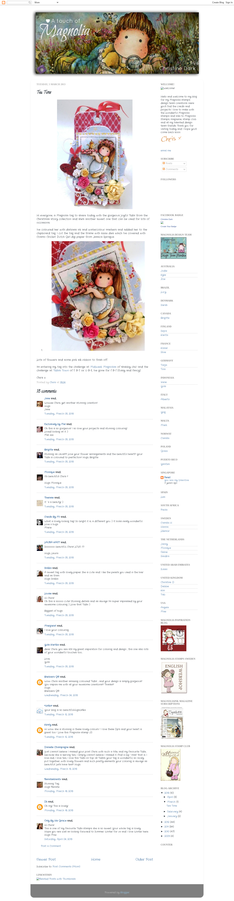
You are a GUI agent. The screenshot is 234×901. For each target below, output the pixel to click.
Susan (164, 569)
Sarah (164, 305)
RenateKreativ (52, 779)
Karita (164, 335)
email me (166, 150)
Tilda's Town (61, 370)
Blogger (124, 892)
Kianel (164, 348)
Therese (49, 497)
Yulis (163, 386)
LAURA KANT (52, 542)
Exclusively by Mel (55, 424)
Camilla (165, 438)
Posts (168, 163)
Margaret (50, 625)
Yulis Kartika (51, 644)
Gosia (164, 451)
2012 (167, 822)
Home (95, 859)
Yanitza (165, 464)
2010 (167, 831)
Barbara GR (51, 676)
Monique (49, 472)
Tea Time (172, 805)
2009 (167, 836)
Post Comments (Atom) (66, 866)
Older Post (144, 859)
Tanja (164, 365)
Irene (164, 382)
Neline (164, 552)
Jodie (164, 271)
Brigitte (48, 449)
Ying (163, 412)
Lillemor (165, 531)
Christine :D (167, 582)
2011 (166, 826)
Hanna (164, 527)
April (170, 797)
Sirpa (164, 331)
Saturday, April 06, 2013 (58, 839)
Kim (163, 590)
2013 (167, 793)
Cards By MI (52, 517)
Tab (163, 594)
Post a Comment (51, 846)
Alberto (165, 399)
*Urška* (48, 705)
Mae (163, 611)
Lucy (163, 292)
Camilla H (166, 522)
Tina (163, 369)
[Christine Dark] (162, 223)
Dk (45, 801)
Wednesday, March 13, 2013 (60, 769)
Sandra (165, 556)
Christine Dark (167, 219)
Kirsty (47, 724)
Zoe (163, 279)
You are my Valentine (176, 480)
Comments (171, 169)
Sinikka (48, 568)
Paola (164, 509)
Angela (165, 607)
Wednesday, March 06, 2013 (61, 695)
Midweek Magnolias (103, 367)
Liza (163, 497)
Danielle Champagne (56, 747)
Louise (48, 593)
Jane (47, 398)
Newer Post (46, 859)
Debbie (165, 586)
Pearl (167, 477)
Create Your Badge (168, 226)
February (173, 811)
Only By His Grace (55, 820)
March (171, 802)
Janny (164, 544)
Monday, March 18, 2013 (58, 791)
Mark (164, 425)
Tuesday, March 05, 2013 (59, 413)
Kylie (163, 275)
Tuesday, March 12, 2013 (58, 714)
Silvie (163, 352)
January (172, 816)
